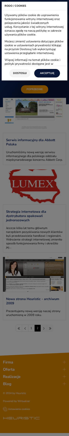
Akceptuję (47, 73)
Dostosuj (20, 73)
